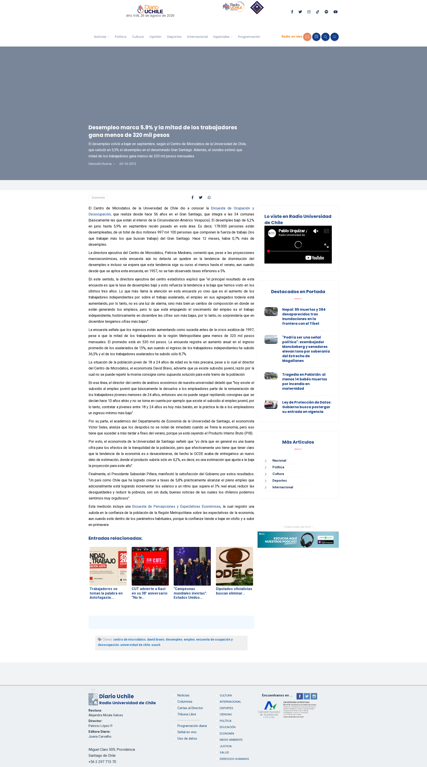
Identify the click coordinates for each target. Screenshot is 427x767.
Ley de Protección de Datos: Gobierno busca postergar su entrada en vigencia (306, 407)
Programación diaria (192, 726)
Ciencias (226, 714)
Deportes (174, 36)
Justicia (226, 746)
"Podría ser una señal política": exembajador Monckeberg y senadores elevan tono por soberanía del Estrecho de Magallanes (306, 349)
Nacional (279, 461)
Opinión (155, 36)
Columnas (184, 702)
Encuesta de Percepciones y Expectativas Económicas (176, 506)
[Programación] (316, 37)
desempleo (174, 639)
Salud (224, 752)
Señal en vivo (187, 732)
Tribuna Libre (186, 714)
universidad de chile (135, 645)
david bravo (155, 639)
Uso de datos (187, 739)
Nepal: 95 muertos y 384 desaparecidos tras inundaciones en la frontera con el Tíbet (304, 316)
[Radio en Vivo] (307, 37)
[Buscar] (325, 37)
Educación (228, 727)
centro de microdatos (129, 639)
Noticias (100, 36)
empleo (189, 639)
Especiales (222, 36)
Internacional (197, 36)
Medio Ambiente (231, 739)
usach (155, 645)
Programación (249, 36)
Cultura (138, 36)
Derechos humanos (234, 759)
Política (120, 36)
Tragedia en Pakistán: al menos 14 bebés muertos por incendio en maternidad (304, 381)
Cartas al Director (190, 708)
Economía (98, 197)
